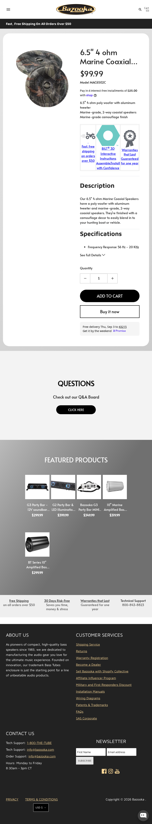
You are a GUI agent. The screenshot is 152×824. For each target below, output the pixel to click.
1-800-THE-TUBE (39, 743)
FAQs (79, 711)
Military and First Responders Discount (104, 684)
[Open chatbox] (143, 815)
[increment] (112, 278)
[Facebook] (104, 772)
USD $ (39, 807)
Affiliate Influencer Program (96, 678)
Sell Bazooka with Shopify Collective (102, 671)
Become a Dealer (88, 664)
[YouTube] (117, 772)
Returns (81, 651)
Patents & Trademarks (92, 705)
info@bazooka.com (40, 749)
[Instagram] (110, 772)
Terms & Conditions (41, 799)
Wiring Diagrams (88, 698)
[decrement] (85, 278)
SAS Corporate (86, 718)
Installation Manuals (90, 691)
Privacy (12, 799)
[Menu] (8, 9)
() (146, 9)
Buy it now (109, 311)
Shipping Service (88, 644)
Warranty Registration (92, 658)
